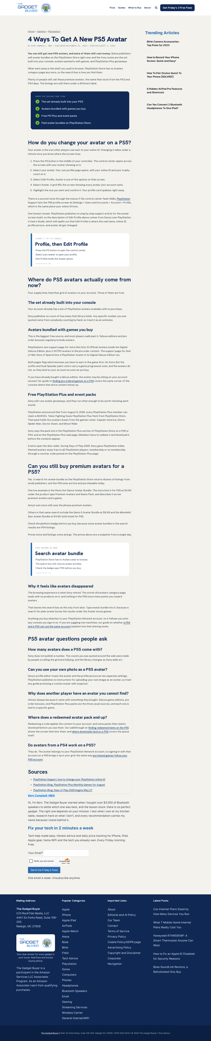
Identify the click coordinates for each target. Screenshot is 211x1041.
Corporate (114, 958)
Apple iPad (69, 920)
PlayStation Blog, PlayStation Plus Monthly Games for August (69, 784)
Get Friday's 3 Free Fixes (177, 7)
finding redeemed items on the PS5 (108, 727)
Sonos (66, 969)
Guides (121, 7)
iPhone (66, 915)
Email (65, 996)
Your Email (35, 852)
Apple (66, 909)
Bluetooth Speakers (74, 991)
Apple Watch (70, 931)
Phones (66, 980)
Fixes (112, 7)
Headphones (70, 985)
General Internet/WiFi (75, 1018)
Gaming (41, 31)
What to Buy (134, 7)
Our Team (114, 920)
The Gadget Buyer (50, 1033)
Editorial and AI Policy (122, 915)
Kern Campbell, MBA (41, 45)
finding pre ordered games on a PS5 (73, 381)
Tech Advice (70, 958)
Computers (69, 974)
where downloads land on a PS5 (90, 731)
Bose (65, 942)
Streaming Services (74, 1007)
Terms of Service (118, 931)
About (147, 7)
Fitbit (65, 953)
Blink (65, 947)
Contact (113, 925)
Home (31, 31)
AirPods (67, 925)
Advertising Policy (119, 947)
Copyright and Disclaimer (124, 953)
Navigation (115, 963)
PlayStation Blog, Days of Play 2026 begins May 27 (62, 790)
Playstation (54, 31)
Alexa (65, 936)
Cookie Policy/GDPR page (124, 942)
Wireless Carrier (72, 1012)
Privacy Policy (117, 936)
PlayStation (123, 198)
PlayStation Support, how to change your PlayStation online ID (69, 779)
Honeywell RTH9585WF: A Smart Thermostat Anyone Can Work (173, 940)
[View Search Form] (156, 7)
